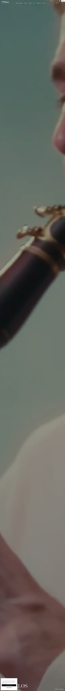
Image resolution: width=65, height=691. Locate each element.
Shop (34, 3)
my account (57, 2)
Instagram (61, 689)
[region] (9, 684)
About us (44, 3)
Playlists (30, 3)
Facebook (56, 689)
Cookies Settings (9, 687)
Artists (25, 3)
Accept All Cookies (9, 685)
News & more (39, 3)
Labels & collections (19, 3)
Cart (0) (62, 2)
